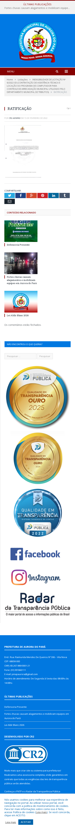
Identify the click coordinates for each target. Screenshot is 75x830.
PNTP (19, 791)
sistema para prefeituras (47, 770)
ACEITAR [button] (26, 822)
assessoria (28, 774)
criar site (25, 770)
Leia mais (41, 812)
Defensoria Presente (18, 244)
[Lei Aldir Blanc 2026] (21, 301)
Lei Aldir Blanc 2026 (18, 315)
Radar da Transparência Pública (43, 791)
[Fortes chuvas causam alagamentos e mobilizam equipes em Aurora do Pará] (21, 263)
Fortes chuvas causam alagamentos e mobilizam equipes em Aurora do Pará (38, 8)
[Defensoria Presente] (21, 231)
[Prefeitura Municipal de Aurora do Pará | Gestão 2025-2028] (37, 41)
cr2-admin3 (14, 118)
